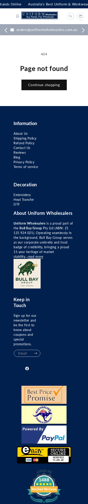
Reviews (20, 152)
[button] (17, 16)
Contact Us (22, 148)
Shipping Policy (25, 138)
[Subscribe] (35, 353)
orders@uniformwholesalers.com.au (47, 29)
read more (35, 256)
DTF (17, 204)
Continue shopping (44, 85)
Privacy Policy (24, 162)
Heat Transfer (24, 199)
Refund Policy (24, 143)
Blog (17, 157)
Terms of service (26, 167)
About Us (21, 133)
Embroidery (22, 195)
